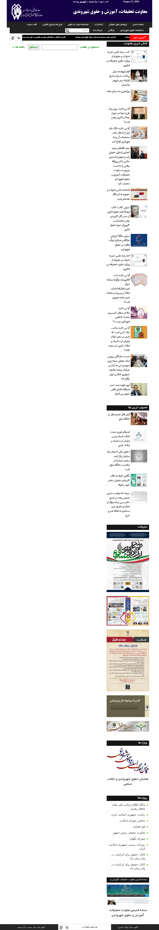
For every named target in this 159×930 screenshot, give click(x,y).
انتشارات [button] (98, 24)
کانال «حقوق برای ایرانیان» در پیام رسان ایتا (128, 856)
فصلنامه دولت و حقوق (78, 24)
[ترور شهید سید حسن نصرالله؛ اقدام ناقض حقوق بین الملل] (139, 391)
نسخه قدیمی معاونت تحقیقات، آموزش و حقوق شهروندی (128, 913)
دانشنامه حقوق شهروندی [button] (132, 30)
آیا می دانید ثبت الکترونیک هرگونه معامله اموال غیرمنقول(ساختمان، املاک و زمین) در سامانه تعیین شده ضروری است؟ (118, 288)
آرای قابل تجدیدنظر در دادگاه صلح (119, 416)
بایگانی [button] (111, 30)
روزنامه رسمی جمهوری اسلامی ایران (127, 846)
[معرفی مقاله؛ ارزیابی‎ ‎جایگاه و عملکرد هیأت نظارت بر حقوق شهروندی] (139, 241)
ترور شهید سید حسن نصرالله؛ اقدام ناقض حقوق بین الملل (120, 389)
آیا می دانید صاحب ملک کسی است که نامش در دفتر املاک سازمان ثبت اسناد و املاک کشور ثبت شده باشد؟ (119, 339)
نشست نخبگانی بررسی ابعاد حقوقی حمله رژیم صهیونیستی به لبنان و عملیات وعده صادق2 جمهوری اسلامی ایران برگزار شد (119, 367)
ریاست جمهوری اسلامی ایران (128, 814)
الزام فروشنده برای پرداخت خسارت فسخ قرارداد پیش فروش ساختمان (120, 78)
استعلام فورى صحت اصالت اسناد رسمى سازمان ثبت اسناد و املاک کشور (120, 439)
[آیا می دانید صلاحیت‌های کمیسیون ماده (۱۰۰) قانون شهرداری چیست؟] (139, 314)
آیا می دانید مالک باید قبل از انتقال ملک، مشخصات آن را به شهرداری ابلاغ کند (119, 135)
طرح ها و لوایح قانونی (52, 24)
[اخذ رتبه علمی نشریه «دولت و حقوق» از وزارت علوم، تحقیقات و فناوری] (139, 261)
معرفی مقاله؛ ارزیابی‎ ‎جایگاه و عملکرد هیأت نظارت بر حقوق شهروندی (119, 243)
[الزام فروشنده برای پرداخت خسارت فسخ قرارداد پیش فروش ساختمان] (139, 77)
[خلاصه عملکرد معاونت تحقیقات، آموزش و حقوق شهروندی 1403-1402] (128, 611)
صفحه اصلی (138, 24)
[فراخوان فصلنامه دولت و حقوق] (128, 726)
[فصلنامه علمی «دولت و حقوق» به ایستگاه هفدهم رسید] (139, 195)
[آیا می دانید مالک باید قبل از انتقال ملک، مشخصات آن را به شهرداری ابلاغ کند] (139, 134)
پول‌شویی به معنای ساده (118, 91)
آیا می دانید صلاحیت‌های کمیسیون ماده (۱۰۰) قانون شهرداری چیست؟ (119, 315)
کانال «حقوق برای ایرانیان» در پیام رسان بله (128, 866)
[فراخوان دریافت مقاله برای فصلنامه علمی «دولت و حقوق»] (128, 660)
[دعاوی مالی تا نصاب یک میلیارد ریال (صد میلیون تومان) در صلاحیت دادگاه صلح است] (139, 457)
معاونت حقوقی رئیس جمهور (129, 832)
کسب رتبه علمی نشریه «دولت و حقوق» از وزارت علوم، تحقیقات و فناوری (118, 59)
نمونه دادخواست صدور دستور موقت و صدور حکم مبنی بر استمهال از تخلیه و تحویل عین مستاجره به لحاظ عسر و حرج (118, 504)
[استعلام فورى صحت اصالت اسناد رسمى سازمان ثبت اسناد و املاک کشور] (139, 437)
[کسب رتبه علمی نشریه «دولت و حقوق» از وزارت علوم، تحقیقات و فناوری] (139, 57)
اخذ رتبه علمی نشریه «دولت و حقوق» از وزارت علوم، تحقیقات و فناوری (118, 262)
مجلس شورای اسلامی (132, 820)
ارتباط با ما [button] (98, 30)
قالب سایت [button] (32, 24)
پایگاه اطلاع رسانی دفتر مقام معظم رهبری (128, 806)
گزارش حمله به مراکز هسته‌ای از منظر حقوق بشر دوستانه (82, 37)
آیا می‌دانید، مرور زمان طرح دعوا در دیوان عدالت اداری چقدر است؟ (119, 115)
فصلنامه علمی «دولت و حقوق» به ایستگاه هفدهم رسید (118, 194)
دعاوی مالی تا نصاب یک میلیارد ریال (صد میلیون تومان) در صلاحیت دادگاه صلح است (118, 461)
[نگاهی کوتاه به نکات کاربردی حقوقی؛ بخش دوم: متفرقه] (139, 481)
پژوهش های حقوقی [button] (118, 24)
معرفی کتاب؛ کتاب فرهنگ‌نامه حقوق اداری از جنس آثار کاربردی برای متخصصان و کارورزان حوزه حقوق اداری (118, 218)
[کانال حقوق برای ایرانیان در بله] (19, 38)
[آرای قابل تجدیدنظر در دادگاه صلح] (139, 420)
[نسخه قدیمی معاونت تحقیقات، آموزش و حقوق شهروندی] (128, 895)
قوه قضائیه (139, 826)
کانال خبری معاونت (135, 43)
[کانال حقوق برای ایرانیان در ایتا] (13, 38)
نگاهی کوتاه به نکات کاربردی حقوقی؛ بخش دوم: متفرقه (119, 480)
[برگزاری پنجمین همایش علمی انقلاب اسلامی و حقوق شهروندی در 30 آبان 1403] (128, 562)
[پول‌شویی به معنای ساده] (139, 97)
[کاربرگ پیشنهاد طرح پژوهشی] (128, 706)
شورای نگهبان (137, 838)
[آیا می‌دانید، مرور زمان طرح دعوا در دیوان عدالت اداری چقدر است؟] (139, 114)
